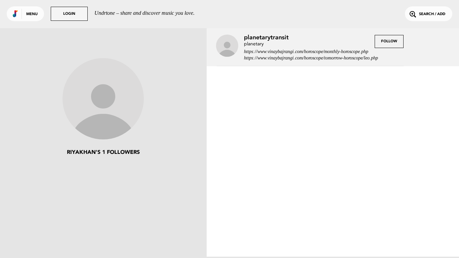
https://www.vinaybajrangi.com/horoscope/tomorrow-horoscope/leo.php (311, 57)
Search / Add (432, 14)
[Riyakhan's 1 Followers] (103, 99)
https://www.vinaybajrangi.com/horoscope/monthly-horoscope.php (306, 51)
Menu (32, 14)
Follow (389, 41)
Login (69, 14)
